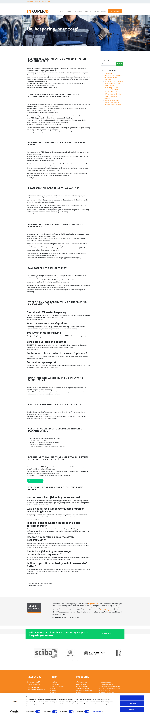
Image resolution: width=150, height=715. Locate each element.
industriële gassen (106, 610)
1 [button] (70, 661)
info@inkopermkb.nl (33, 2)
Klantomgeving (115, 11)
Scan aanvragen (106, 633)
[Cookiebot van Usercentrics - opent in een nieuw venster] (14, 711)
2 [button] (72, 661)
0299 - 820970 (45, 2)
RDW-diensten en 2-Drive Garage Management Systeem (113, 96)
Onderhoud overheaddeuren (110, 688)
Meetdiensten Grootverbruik (110, 686)
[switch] (54, 711)
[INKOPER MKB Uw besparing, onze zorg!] (38, 11)
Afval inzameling (81, 682)
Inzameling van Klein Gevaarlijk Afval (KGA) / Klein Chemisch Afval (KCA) (114, 90)
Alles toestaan (132, 698)
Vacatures (55, 688)
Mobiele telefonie (82, 686)
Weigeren (132, 709)
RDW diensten (105, 690)
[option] (39, 653)
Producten (69, 11)
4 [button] (77, 661)
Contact (103, 11)
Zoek (120, 64)
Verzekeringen (106, 682)
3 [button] (75, 661)
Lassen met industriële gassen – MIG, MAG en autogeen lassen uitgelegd (113, 102)
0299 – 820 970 (34, 688)
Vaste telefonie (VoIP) (83, 688)
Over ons (88, 11)
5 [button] (80, 661)
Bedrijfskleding (81, 684)
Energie (78, 692)
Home (62, 11)
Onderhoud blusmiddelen (84, 690)
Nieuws (96, 11)
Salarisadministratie (107, 692)
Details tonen (97, 711)
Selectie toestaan (132, 703)
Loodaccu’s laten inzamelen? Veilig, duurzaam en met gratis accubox (114, 84)
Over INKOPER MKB (58, 686)
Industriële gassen (107, 684)
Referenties (78, 11)
